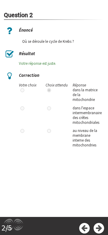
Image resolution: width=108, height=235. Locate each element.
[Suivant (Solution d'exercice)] (99, 228)
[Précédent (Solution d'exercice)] (84, 228)
